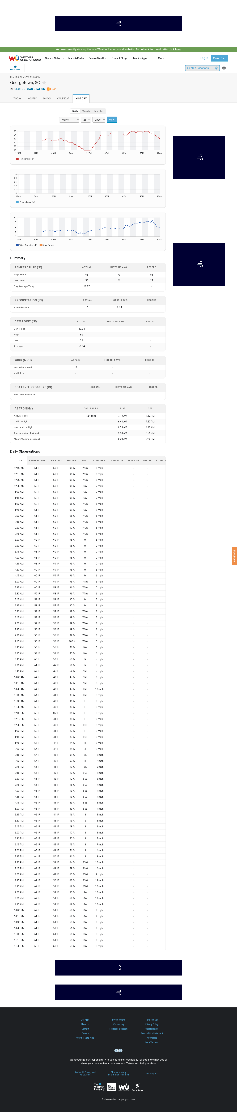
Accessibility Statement (152, 1033)
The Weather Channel (111, 1087)
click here (175, 49)
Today (17, 98)
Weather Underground (123, 1087)
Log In (204, 58)
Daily (75, 111)
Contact (85, 1029)
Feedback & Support (118, 1029)
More (161, 58)
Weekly (86, 111)
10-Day (47, 98)
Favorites (15, 70)
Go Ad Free (219, 58)
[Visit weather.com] (118, 23)
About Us (85, 1024)
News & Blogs (119, 58)
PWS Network (118, 1020)
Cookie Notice (151, 1029)
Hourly (32, 98)
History (81, 98)
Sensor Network (54, 58)
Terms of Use (151, 1020)
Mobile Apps (140, 58)
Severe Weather (98, 58)
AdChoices (152, 1038)
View (111, 119)
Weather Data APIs (85, 1038)
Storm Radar (137, 1087)
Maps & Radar (76, 58)
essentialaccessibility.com (118, 1050)
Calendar (63, 98)
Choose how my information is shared (118, 1073)
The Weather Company (99, 1087)
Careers (85, 1033)
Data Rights (152, 1073)
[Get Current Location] (216, 68)
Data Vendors (151, 1042)
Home (25, 57)
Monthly (99, 111)
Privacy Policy (151, 1024)
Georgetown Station (29, 89)
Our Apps (85, 1020)
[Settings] (224, 68)
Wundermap (118, 1024)
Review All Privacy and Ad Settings (85, 1073)
